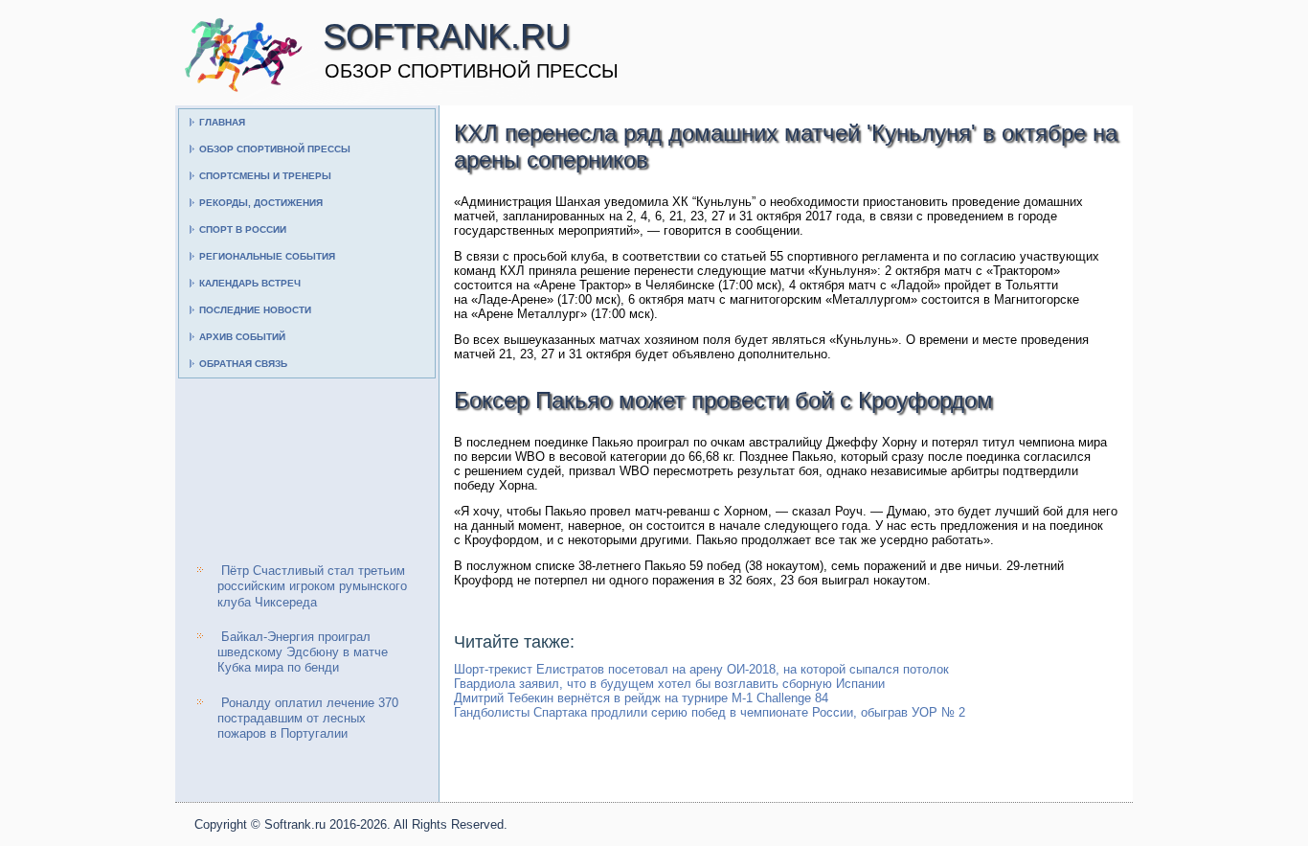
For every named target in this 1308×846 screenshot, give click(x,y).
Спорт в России (242, 229)
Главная (222, 122)
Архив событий (242, 337)
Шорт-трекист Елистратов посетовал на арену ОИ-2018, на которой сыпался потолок (701, 669)
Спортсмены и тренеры (265, 176)
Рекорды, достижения (261, 202)
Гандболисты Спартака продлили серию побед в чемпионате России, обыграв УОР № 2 (709, 712)
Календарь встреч (250, 283)
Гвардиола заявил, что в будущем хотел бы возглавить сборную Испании (669, 683)
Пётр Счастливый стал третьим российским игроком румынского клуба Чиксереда (312, 586)
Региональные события (267, 256)
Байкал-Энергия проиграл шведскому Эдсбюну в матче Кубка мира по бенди (302, 652)
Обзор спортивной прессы (274, 149)
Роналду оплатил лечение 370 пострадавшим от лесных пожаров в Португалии (307, 719)
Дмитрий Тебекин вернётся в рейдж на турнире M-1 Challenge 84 (641, 698)
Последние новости (255, 310)
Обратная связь (243, 363)
